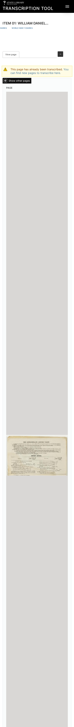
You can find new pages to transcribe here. (39, 71)
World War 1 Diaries (22, 28)
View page (12, 54)
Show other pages (19, 80)
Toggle (60, 54)
